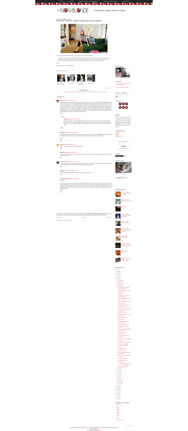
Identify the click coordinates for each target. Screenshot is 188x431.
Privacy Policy (126, 1)
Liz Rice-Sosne (63, 161)
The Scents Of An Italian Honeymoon (124, 308)
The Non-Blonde (88, 427)
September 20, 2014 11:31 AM (72, 161)
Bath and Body (119, 404)
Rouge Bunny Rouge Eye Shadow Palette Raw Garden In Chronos (125, 259)
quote (88, 91)
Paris (117, 417)
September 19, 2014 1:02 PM (71, 132)
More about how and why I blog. (122, 87)
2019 (118, 269)
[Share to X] (82, 90)
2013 (118, 385)
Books (117, 406)
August (119, 370)
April (119, 377)
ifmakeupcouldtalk (64, 178)
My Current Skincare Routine (123, 365)
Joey (119, 134)
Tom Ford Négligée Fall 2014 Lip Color (124, 342)
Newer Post (58, 217)
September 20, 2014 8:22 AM (71, 152)
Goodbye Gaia (124, 206)
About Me (70, 1)
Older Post (109, 217)
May (118, 376)
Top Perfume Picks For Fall (122, 332)
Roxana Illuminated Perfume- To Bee (124, 301)
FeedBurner (126, 148)
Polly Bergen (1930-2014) (122, 312)
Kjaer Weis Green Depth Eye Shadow (124, 338)
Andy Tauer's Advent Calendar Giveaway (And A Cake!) (126, 201)
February (119, 381)
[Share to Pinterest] (85, 90)
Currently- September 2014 (123, 317)
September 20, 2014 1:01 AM (70, 144)
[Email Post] (88, 90)
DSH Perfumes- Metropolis (122, 324)
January (119, 383)
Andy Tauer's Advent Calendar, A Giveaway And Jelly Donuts (126, 230)
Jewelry (117, 412)
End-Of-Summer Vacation (122, 358)
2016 (118, 275)
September (120, 285)
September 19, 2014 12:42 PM (69, 100)
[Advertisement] (123, 41)
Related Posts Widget (130, 425)
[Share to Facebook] (84, 90)
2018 (118, 271)
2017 (118, 273)
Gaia (119, 132)
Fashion (117, 407)
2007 (118, 396)
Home (61, 1)
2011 (118, 389)
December (120, 280)
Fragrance (118, 409)
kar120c (61, 144)
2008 (118, 394)
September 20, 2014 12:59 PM (71, 170)
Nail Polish (118, 415)
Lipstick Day (120, 347)
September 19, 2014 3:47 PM (74, 119)
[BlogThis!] (81, 90)
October (119, 284)
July (118, 372)
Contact (95, 2)
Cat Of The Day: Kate (121, 350)
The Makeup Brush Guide (110, 1)
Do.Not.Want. (120, 340)
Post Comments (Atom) (67, 220)
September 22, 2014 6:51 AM (74, 178)
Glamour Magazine (70, 65)
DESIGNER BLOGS (97, 430)
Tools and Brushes (119, 420)
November (120, 282)
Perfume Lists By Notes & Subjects (88, 1)
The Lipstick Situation (121, 303)
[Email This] (80, 90)
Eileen (61, 100)
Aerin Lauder (71, 91)
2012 (118, 387)
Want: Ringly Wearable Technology (124, 363)
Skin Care (118, 418)
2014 (118, 278)
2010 (118, 391)
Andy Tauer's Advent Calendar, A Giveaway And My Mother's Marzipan (126, 244)
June (119, 374)
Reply (61, 113)
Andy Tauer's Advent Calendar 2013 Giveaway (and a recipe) (126, 193)
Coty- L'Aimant (120, 293)
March (119, 379)
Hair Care (118, 410)
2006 (118, 398)
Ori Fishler (120, 136)
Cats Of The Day (120, 319)
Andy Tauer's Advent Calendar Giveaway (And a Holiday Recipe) (126, 215)
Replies (63, 116)
